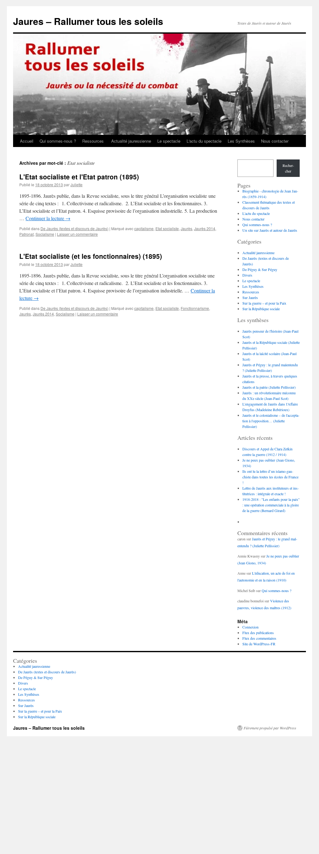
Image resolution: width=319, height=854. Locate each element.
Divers (247, 275)
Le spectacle (168, 141)
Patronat (26, 234)
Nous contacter (274, 141)
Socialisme (45, 234)
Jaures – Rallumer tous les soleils (88, 21)
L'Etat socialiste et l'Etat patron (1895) (79, 176)
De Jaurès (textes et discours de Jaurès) (74, 228)
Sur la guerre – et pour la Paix (264, 303)
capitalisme (144, 228)
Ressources (93, 141)
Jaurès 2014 (204, 228)
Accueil (26, 141)
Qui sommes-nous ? (58, 141)
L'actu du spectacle (204, 141)
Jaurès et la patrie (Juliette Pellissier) (269, 387)
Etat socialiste (167, 228)
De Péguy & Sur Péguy (259, 269)
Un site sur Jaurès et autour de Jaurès (269, 230)
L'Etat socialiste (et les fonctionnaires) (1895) (90, 256)
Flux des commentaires (259, 638)
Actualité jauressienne (131, 141)
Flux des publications (258, 632)
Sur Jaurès (250, 297)
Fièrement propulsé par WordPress (270, 727)
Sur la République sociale (261, 308)
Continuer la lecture (48, 218)
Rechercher (288, 168)
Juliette (76, 184)
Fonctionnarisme (195, 308)
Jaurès (186, 228)
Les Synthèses (241, 141)
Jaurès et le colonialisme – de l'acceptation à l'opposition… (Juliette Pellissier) (270, 421)
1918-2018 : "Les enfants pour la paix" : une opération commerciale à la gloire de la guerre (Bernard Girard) (271, 505)
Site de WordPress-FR (258, 643)
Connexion (250, 626)
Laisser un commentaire (77, 234)
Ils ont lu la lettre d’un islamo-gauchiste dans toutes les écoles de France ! (270, 477)
